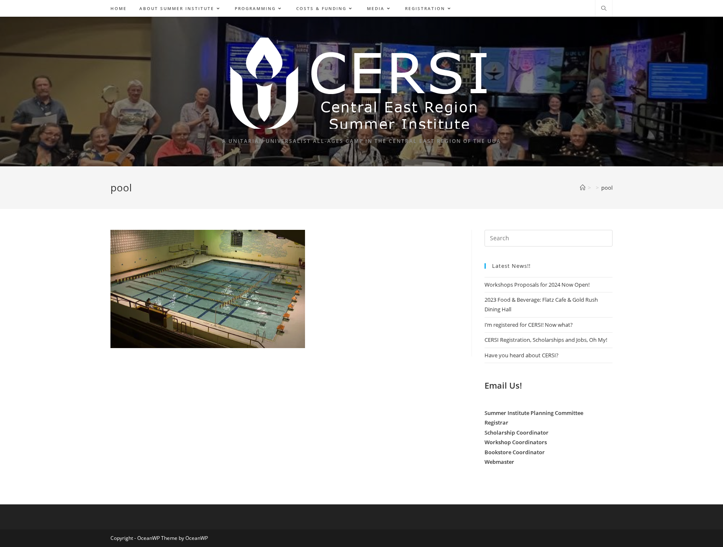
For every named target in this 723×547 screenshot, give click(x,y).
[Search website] (604, 8)
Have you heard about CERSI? (522, 355)
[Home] (582, 187)
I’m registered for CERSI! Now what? (529, 324)
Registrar (496, 422)
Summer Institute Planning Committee (534, 413)
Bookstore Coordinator (515, 452)
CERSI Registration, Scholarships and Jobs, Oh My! (546, 339)
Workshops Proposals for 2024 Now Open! (537, 284)
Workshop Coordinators (516, 442)
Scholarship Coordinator (517, 432)
